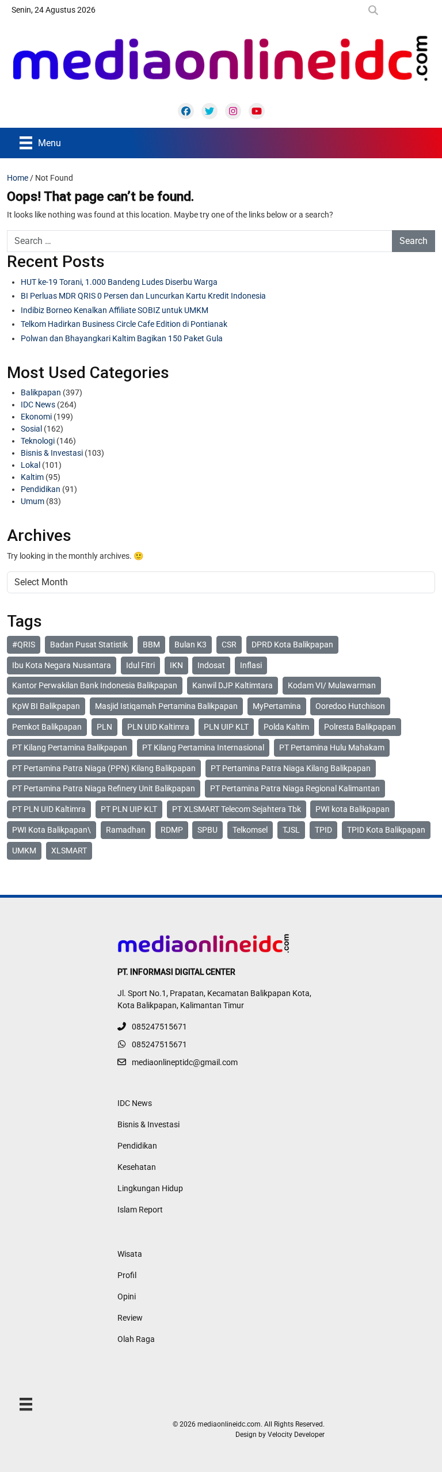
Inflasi (251, 665)
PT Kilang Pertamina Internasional (203, 747)
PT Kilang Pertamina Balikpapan (69, 747)
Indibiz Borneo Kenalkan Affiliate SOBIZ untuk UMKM (114, 310)
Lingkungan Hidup (150, 1188)
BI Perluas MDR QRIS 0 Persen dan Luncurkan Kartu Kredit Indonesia (143, 295)
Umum (32, 501)
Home (17, 177)
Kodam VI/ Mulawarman (332, 685)
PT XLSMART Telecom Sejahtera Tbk (236, 809)
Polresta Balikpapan (360, 726)
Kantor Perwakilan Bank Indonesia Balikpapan (94, 685)
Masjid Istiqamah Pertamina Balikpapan (166, 706)
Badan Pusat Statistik (89, 644)
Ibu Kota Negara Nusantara (61, 665)
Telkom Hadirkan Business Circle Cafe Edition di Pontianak (124, 324)
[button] (375, 10)
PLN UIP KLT (226, 726)
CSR (229, 644)
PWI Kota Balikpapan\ (51, 829)
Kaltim (32, 477)
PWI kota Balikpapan (352, 809)
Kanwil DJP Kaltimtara (232, 685)
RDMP (172, 829)
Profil (126, 1275)
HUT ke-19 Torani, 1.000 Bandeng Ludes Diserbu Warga (119, 282)
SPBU (207, 829)
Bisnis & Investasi (52, 452)
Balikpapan (41, 392)
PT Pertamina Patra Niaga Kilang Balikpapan (291, 768)
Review (130, 1317)
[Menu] (26, 1404)
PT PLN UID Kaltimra (49, 809)
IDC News (38, 404)
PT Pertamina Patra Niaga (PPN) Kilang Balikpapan (104, 768)
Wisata (129, 1254)
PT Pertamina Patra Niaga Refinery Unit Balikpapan (103, 788)
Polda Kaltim (286, 726)
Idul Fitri (140, 665)
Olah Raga (136, 1339)
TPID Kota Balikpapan (386, 829)
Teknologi (38, 440)
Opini (126, 1296)
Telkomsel (250, 829)
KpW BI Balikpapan (46, 706)
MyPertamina (277, 706)
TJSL (291, 829)
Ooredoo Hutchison (350, 706)
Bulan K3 (190, 644)
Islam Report (140, 1209)
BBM (151, 644)
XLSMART (69, 850)
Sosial (31, 428)
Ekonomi (36, 416)
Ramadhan (126, 829)
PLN (104, 726)
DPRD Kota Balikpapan (292, 644)
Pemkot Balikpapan (47, 726)
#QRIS (23, 644)
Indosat (211, 665)
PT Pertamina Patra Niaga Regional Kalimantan (295, 788)
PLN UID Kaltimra (158, 726)
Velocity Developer (296, 1435)
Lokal (30, 465)
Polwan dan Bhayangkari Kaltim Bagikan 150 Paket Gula (122, 338)
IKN (176, 665)
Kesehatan (136, 1167)
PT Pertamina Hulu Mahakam (331, 747)
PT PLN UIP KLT (129, 809)
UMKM (24, 850)
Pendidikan (40, 489)
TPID (323, 829)
